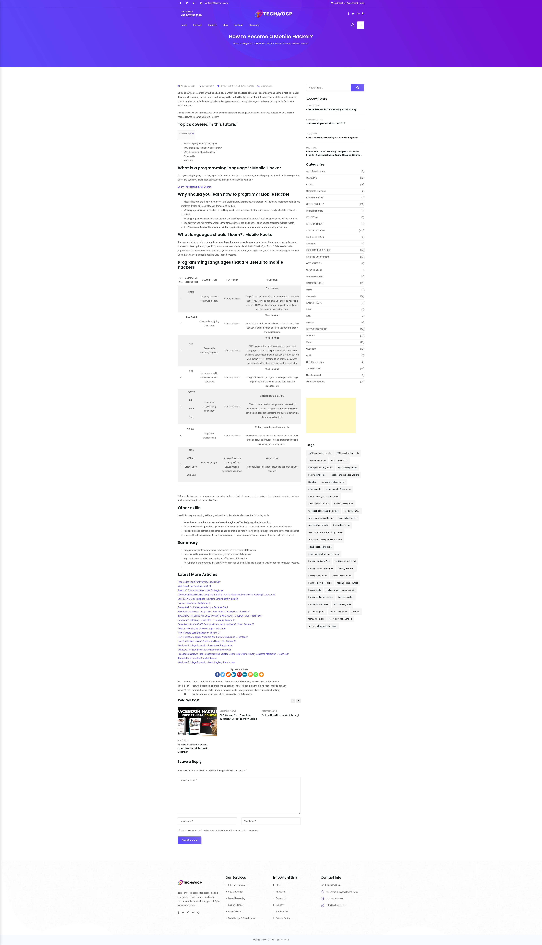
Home (184, 25)
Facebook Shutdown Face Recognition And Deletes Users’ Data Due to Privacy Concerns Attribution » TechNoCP (233, 654)
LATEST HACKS (314, 302)
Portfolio (238, 25)
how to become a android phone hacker (213, 685)
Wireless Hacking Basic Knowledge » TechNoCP (202, 628)
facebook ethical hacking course (323, 511)
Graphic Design (235, 911)
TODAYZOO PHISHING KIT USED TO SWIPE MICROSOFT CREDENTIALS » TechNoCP (220, 615)
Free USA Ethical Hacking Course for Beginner (200, 590)
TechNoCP (209, 86)
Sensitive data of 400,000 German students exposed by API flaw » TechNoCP (216, 624)
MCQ (308, 316)
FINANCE (310, 243)
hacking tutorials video (318, 604)
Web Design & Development (242, 918)
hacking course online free (320, 568)
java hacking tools (316, 611)
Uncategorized (313, 375)
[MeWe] (244, 674)
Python (309, 342)
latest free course (338, 611)
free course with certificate (321, 518)
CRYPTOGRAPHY (314, 197)
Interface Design (236, 885)
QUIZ (308, 355)
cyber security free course (338, 489)
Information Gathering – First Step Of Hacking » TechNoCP (206, 620)
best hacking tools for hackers (345, 475)
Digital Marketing (314, 210)
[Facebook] (217, 674)
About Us (280, 891)
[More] (261, 674)
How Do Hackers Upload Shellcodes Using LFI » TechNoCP (207, 641)
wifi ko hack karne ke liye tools (322, 626)
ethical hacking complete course (323, 496)
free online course (341, 525)
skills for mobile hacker (205, 694)
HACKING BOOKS (315, 276)
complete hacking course (333, 482)
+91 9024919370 (191, 15)
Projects (310, 335)
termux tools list (316, 619)
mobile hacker (278, 685)
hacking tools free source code (340, 590)
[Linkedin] (233, 674)
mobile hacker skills (203, 690)
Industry (212, 25)
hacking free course (317, 575)
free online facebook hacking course (325, 532)
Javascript (311, 296)
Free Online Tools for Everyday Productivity (199, 582)
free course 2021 (352, 511)
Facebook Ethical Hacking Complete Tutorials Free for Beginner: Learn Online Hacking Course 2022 (226, 594)
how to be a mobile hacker (266, 681)
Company (254, 25)
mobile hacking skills (226, 690)
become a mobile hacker (237, 681)
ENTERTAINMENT (315, 224)
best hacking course (347, 467)
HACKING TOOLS (314, 283)
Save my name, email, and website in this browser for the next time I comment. (220, 830)
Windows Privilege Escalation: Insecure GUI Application (205, 645)
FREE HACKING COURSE (318, 250)
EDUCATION (312, 217)
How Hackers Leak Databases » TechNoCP (199, 632)
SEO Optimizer (235, 891)
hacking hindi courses (342, 575)
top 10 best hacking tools (340, 619)
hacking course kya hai (345, 561)
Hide (192, 133)
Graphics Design (314, 270)
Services (197, 25)
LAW (308, 309)
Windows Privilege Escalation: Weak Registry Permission (206, 662)
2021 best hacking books (320, 453)
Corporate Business (316, 191)
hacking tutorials (345, 597)
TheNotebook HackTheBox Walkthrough (197, 658)
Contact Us (281, 898)
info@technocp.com (336, 905)
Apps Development (315, 171)
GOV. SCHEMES (314, 263)
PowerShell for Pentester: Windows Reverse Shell (203, 607)
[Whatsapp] (255, 674)
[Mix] (250, 674)
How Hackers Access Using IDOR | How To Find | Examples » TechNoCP (214, 611)
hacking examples (346, 568)
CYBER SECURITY (229, 86)
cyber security (314, 489)
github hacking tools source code (323, 554)
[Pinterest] (239, 674)
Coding (309, 184)
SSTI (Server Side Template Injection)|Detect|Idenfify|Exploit (208, 599)
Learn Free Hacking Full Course (195, 186)
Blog (225, 25)
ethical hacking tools (343, 503)
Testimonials (282, 911)
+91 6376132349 (335, 898)
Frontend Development (317, 256)
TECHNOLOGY (313, 368)
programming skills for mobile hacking (259, 690)
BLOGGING (311, 178)
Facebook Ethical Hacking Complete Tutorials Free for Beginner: (193, 748)
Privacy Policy (283, 918)
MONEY (310, 322)
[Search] (352, 25)
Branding (312, 482)
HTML (309, 289)
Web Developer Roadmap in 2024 (194, 586)
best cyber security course (320, 467)
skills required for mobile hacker (236, 694)
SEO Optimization (315, 362)
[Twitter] (222, 674)
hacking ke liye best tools (320, 583)
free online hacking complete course (325, 539)
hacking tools (314, 590)
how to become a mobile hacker (252, 685)
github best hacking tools (320, 547)
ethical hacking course (318, 503)
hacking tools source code (320, 597)
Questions (311, 348)
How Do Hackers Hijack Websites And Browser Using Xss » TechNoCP (213, 637)
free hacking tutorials (318, 525)
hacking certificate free (319, 561)
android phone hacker (211, 681)
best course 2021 (339, 460)
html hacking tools (342, 604)
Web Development (315, 381)
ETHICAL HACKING (246, 86)
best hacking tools (316, 475)
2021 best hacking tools (348, 453)
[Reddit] (228, 674)
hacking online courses (347, 583)
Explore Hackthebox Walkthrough (194, 603)
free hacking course (348, 518)
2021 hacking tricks (317, 460)
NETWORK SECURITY (316, 329)
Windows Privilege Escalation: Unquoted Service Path (204, 649)
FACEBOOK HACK (315, 237)
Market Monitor (235, 905)
